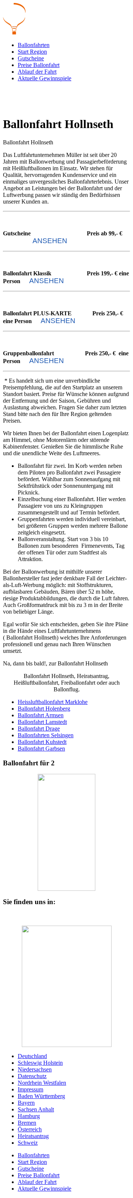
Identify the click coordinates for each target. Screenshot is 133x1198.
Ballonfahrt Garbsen (41, 748)
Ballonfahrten (34, 45)
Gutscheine (31, 58)
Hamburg (29, 1116)
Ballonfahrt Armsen (41, 715)
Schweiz (28, 1143)
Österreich (30, 1129)
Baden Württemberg (41, 1096)
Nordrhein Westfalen (42, 1083)
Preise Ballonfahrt (38, 65)
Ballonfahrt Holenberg (44, 708)
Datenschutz (32, 1076)
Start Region (32, 51)
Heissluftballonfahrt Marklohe (53, 702)
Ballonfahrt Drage (39, 728)
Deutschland (32, 1056)
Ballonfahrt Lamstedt (42, 722)
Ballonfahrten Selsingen (46, 735)
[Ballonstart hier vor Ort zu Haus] (66, 986)
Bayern (26, 1103)
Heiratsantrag (33, 1136)
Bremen (27, 1123)
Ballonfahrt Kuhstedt (42, 742)
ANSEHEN (50, 241)
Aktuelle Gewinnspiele (44, 78)
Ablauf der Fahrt (37, 71)
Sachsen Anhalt (36, 1109)
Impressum (30, 1089)
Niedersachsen (35, 1069)
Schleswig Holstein (40, 1063)
